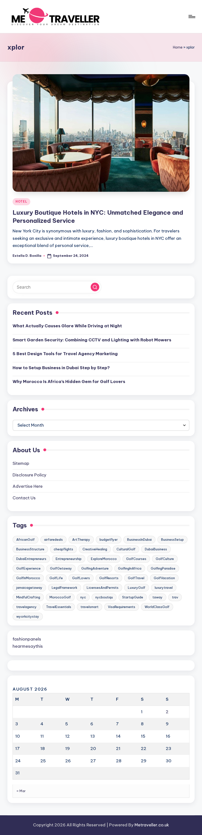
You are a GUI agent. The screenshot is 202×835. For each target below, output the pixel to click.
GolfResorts (108, 578)
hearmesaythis (28, 646)
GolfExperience (28, 568)
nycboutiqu (104, 597)
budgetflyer (109, 539)
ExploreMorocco (104, 559)
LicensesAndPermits (102, 588)
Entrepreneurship (69, 559)
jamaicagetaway (29, 588)
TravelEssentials (58, 607)
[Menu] (191, 16)
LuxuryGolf (136, 588)
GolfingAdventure (95, 568)
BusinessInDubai (139, 539)
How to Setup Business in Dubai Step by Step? (61, 367)
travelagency (26, 607)
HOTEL (21, 201)
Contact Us (24, 498)
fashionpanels (27, 639)
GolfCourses (136, 559)
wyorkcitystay (27, 616)
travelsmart (90, 607)
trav (175, 597)
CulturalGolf (126, 549)
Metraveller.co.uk (152, 825)
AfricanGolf (25, 539)
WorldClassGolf (157, 607)
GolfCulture (165, 559)
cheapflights (63, 549)
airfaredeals (53, 539)
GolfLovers (81, 578)
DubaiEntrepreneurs (31, 559)
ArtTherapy (81, 539)
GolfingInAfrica (129, 568)
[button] (95, 287)
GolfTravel (136, 578)
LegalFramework (64, 588)
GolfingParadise (163, 568)
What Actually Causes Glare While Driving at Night (67, 326)
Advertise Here (28, 486)
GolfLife (56, 578)
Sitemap (21, 463)
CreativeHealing (95, 549)
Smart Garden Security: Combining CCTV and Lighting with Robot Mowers (92, 340)
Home (178, 47)
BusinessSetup (172, 539)
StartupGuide (132, 597)
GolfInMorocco (28, 578)
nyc (83, 597)
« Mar (21, 791)
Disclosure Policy (29, 475)
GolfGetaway (61, 568)
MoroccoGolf (60, 597)
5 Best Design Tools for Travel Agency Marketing (65, 353)
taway (157, 597)
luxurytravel (164, 588)
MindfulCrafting (28, 597)
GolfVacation (164, 578)
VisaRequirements (121, 607)
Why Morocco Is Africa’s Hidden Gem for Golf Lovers (69, 381)
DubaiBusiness (156, 549)
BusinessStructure (30, 549)
